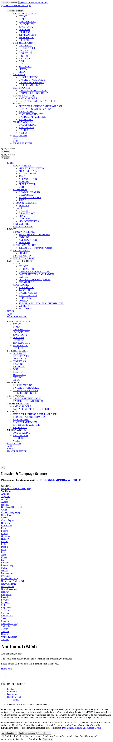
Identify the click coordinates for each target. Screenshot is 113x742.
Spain (3, 618)
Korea (4, 557)
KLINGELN (25, 298)
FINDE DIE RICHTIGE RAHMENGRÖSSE (41, 106)
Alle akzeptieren (9, 733)
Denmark (5, 523)
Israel (3, 549)
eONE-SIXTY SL (27, 21)
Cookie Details (44, 733)
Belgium (5, 504)
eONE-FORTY (26, 27)
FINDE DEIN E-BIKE (24, 258)
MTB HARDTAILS (28, 171)
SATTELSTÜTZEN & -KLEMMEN (36, 274)
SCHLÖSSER (26, 308)
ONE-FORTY (25, 50)
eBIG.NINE (24, 29)
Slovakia (5, 610)
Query (4, 148)
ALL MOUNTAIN (28, 179)
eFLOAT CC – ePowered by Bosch (35, 247)
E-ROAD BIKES (21, 250)
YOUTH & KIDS (21, 218)
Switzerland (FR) (9, 626)
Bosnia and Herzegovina (12, 507)
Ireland (4, 547)
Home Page (6, 668)
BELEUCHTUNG (28, 295)
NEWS (10, 311)
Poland (4, 597)
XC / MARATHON (28, 173)
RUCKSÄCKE (26, 287)
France (4, 533)
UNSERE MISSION (29, 77)
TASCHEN (24, 290)
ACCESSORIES (21, 285)
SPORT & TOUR (27, 184)
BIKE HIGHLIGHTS (23, 42)
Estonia (4, 528)
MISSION (24, 69)
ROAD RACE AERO (29, 192)
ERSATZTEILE (26, 282)
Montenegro (7, 573)
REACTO (24, 64)
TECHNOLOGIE (21, 87)
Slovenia (5, 613)
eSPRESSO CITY (27, 35)
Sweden (5, 621)
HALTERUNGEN (28, 293)
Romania (5, 602)
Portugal (5, 599)
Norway (5, 592)
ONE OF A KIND (27, 125)
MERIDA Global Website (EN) (16, 488)
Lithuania (5, 562)
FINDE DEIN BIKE (23, 226)
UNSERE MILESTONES (31, 82)
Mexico (4, 570)
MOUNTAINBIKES (23, 165)
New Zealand (7, 586)
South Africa (7, 615)
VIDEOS (23, 132)
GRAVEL (18, 208)
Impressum (12, 691)
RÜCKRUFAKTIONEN (31, 114)
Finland (4, 531)
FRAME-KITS (26, 216)
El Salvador (6, 525)
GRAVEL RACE (27, 213)
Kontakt (11, 689)
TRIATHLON (25, 200)
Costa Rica (6, 515)
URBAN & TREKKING (25, 202)
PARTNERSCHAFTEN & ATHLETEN (38, 101)
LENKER (23, 266)
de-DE (10, 446)
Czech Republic (8, 520)
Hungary (5, 539)
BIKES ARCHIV (21, 224)
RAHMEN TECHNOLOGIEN (34, 93)
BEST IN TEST (26, 127)
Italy (3, 552)
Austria (4, 502)
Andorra (5, 494)
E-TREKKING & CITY (24, 245)
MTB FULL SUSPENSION (32, 168)
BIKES (10, 163)
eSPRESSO (24, 32)
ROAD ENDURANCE (30, 197)
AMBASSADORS (28, 98)
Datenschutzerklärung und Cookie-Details (81, 728)
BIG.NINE (24, 56)
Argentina (5, 496)
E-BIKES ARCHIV (22, 255)
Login (16, 140)
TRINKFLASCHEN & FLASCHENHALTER (41, 303)
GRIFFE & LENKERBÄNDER (34, 271)
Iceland (4, 541)
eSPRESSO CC (26, 37)
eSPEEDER (24, 40)
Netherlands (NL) (9, 578)
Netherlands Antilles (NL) (13, 581)
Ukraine (5, 634)
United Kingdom (9, 637)
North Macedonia (9, 589)
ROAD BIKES (20, 189)
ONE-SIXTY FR (27, 48)
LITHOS (23, 16)
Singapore (6, 607)
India (3, 544)
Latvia (4, 560)
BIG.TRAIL (25, 58)
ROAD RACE (26, 195)
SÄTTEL (23, 277)
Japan (3, 554)
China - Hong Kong (10, 512)
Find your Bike (20, 135)
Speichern (47, 739)
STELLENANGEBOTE (30, 85)
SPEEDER (24, 205)
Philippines (6, 594)
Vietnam (5, 639)
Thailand (5, 631)
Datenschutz (13, 694)
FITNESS (23, 253)
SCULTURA (25, 66)
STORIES (24, 130)
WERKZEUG (25, 306)
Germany (5, 536)
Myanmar (5, 576)
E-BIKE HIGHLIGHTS (24, 13)
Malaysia (5, 568)
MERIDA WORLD (22, 122)
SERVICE (18, 103)
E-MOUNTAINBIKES (24, 232)
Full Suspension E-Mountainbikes (34, 234)
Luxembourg (7, 565)
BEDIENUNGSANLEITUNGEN (35, 109)
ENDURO (24, 181)
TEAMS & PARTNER (24, 95)
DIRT (21, 61)
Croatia (4, 517)
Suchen (5, 152)
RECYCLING (26, 119)
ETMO (22, 19)
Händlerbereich (14, 697)
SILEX (22, 72)
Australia (5, 499)
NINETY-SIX (25, 53)
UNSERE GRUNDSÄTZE (32, 80)
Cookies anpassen (27, 733)
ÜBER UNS (19, 74)
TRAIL (22, 176)
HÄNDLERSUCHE (23, 143)
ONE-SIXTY (25, 45)
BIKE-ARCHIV (26, 111)
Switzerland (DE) (9, 623)
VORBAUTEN (26, 269)
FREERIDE (24, 242)
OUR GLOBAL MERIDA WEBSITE (58, 480)
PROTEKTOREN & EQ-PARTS (34, 279)
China (4, 509)
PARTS (16, 263)
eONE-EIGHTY (27, 24)
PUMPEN (24, 300)
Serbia (4, 605)
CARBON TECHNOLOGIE (33, 90)
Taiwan (4, 629)
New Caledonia (8, 584)
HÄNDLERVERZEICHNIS (32, 117)
